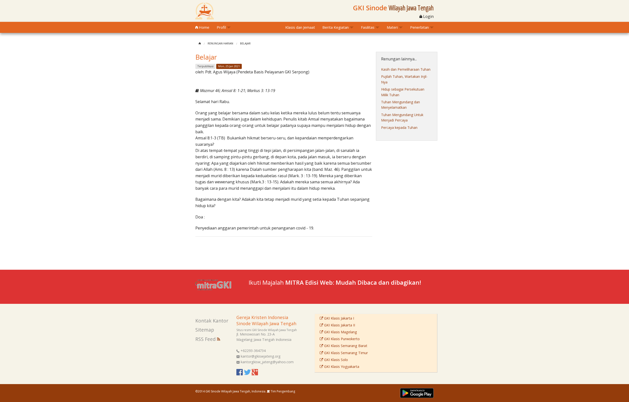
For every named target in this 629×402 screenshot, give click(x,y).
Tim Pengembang (282, 391)
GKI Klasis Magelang (340, 332)
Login (428, 16)
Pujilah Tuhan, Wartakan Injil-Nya (404, 79)
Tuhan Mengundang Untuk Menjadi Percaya (402, 117)
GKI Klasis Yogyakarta (341, 366)
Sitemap (204, 329)
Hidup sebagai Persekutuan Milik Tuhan (402, 92)
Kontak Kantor (211, 320)
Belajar (245, 43)
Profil (221, 27)
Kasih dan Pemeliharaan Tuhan (405, 69)
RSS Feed (206, 339)
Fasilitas (367, 27)
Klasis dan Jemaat (300, 27)
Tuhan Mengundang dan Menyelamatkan (400, 105)
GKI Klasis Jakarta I (338, 318)
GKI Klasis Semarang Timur (345, 352)
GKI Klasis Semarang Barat (345, 345)
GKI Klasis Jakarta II (339, 325)
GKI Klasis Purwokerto (341, 338)
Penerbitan (419, 27)
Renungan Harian (220, 43)
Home (203, 27)
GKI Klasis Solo (335, 359)
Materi (392, 27)
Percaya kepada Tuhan (399, 127)
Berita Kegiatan (335, 27)
